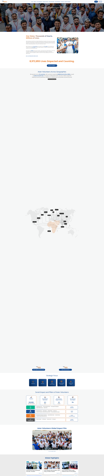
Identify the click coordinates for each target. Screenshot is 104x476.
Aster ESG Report (57, 1)
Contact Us (62, 1)
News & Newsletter (51, 1)
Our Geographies (39, 1)
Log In (96, 1)
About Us (35, 1)
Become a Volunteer (68, 1)
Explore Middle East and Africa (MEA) (38, 389)
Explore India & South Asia (65, 389)
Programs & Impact (45, 1)
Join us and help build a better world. (32, 76)
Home (32, 1)
